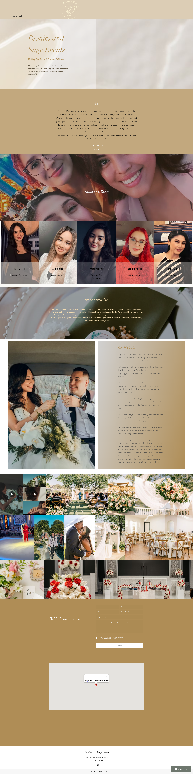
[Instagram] (98, 765)
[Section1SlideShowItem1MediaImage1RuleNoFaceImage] (94, 149)
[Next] (187, 121)
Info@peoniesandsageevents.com (97, 758)
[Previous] (6, 121)
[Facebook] (95, 765)
